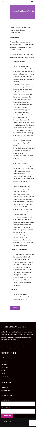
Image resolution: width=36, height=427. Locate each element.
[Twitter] (3, 346)
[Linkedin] (15, 346)
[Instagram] (21, 346)
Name (6, 400)
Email (6, 407)
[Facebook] (9, 346)
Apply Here (15, 307)
